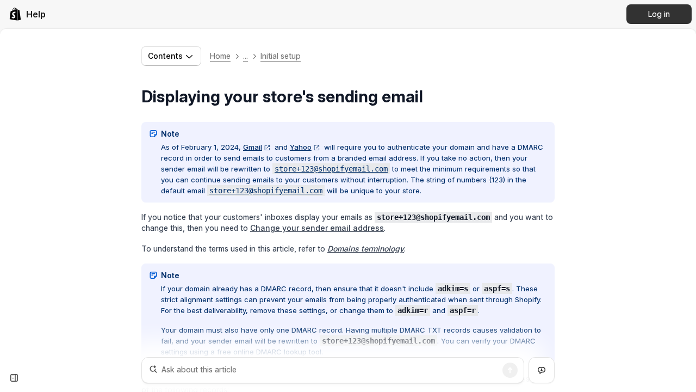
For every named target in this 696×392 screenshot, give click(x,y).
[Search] (510, 370)
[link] (27, 14)
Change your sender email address (317, 227)
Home (220, 55)
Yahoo (301, 147)
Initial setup (280, 55)
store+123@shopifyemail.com (331, 168)
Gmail (252, 147)
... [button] (245, 55)
